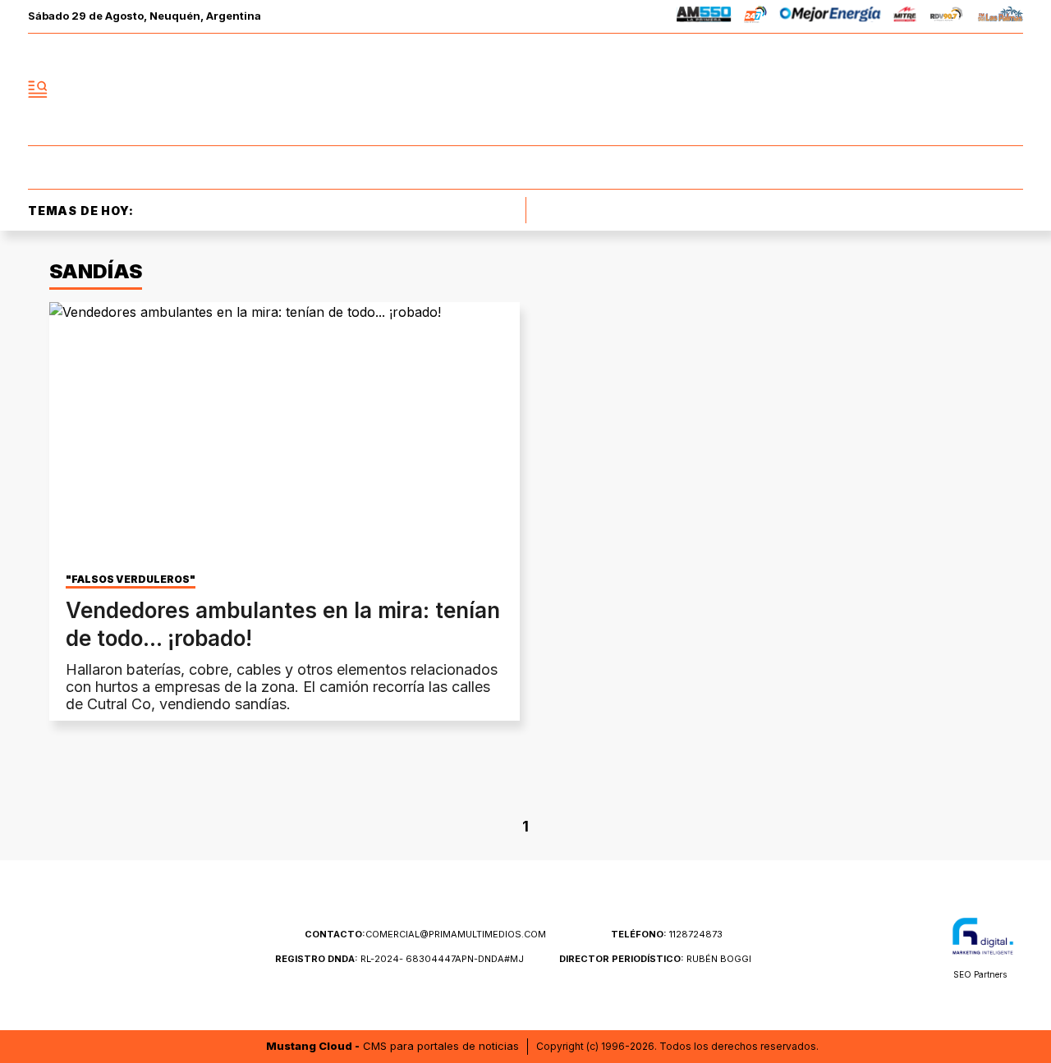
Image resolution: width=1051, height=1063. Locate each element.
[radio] (704, 17)
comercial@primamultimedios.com (425, 934)
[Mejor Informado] (525, 89)
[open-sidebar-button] (38, 89)
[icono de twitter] (938, 89)
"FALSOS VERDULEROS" (130, 579)
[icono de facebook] (901, 89)
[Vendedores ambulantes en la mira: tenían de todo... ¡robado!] (284, 434)
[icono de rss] (1010, 89)
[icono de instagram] (974, 89)
